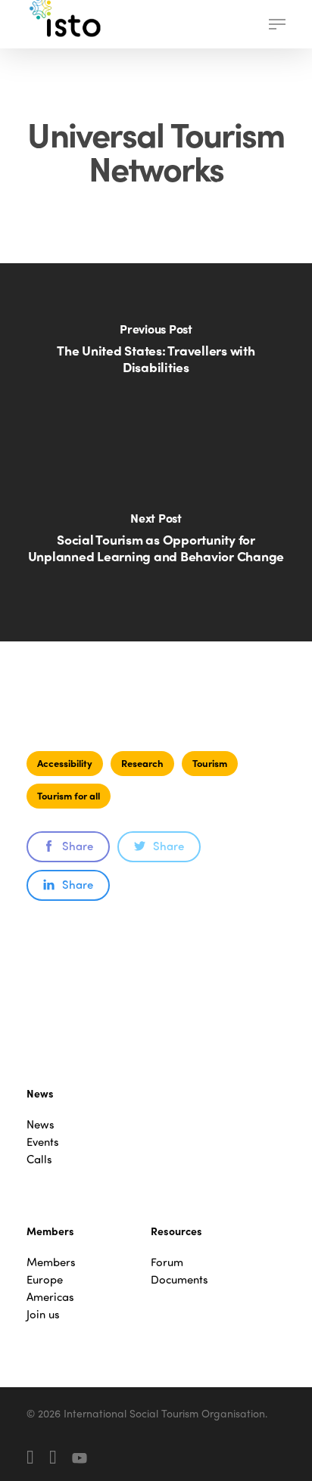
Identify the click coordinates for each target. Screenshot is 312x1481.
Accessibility (64, 763)
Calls (39, 1159)
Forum (167, 1262)
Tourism (209, 763)
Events (43, 1141)
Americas (50, 1296)
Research (142, 763)
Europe (45, 1279)
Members (51, 1262)
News (41, 1124)
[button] (277, 24)
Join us (43, 1314)
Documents (179, 1279)
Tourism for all (68, 795)
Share (77, 845)
